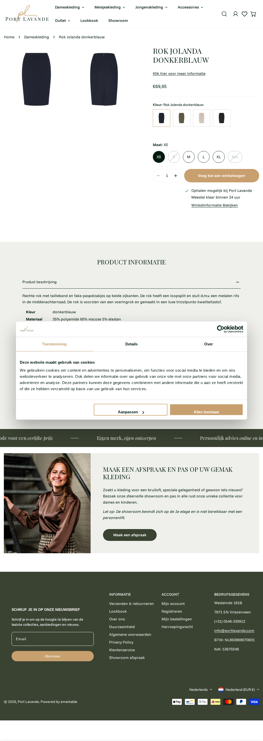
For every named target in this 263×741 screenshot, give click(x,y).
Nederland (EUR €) (240, 689)
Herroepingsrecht (177, 626)
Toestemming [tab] (54, 344)
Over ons (117, 619)
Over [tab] (208, 344)
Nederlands (198, 689)
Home (9, 36)
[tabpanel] (131, 503)
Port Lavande (28, 701)
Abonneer (53, 656)
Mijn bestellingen (177, 619)
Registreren (172, 611)
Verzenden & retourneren (131, 603)
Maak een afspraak (129, 534)
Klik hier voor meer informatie (179, 73)
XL (219, 156)
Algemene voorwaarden (130, 634)
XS (159, 156)
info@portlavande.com (234, 630)
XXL (235, 156)
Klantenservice (122, 649)
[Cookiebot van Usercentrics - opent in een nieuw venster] (220, 329)
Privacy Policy (121, 642)
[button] (253, 14)
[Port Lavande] (27, 13)
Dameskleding (36, 36)
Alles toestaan (206, 412)
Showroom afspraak (127, 657)
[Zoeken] (224, 14)
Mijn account (173, 603)
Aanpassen (128, 412)
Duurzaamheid (122, 626)
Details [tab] (131, 344)
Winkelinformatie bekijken (214, 205)
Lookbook (118, 611)
